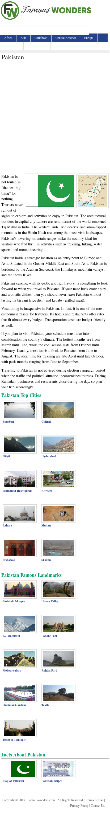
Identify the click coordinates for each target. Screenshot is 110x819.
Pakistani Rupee (51, 781)
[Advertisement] (54, 116)
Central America (66, 37)
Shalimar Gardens (14, 705)
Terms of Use (94, 800)
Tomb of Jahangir (14, 740)
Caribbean (41, 37)
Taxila (45, 705)
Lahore (7, 525)
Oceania (60, 46)
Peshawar (9, 560)
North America (37, 46)
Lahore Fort (49, 636)
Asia (23, 37)
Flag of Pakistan (13, 781)
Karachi (46, 491)
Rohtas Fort (49, 670)
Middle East (11, 46)
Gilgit (6, 456)
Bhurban (8, 421)
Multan (46, 525)
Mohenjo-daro (12, 670)
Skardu (46, 560)
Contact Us (98, 805)
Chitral (46, 421)
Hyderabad (48, 456)
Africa (8, 37)
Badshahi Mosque (14, 601)
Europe (88, 37)
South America (82, 46)
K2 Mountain (11, 636)
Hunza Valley (50, 601)
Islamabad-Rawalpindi (17, 491)
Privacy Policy (79, 805)
